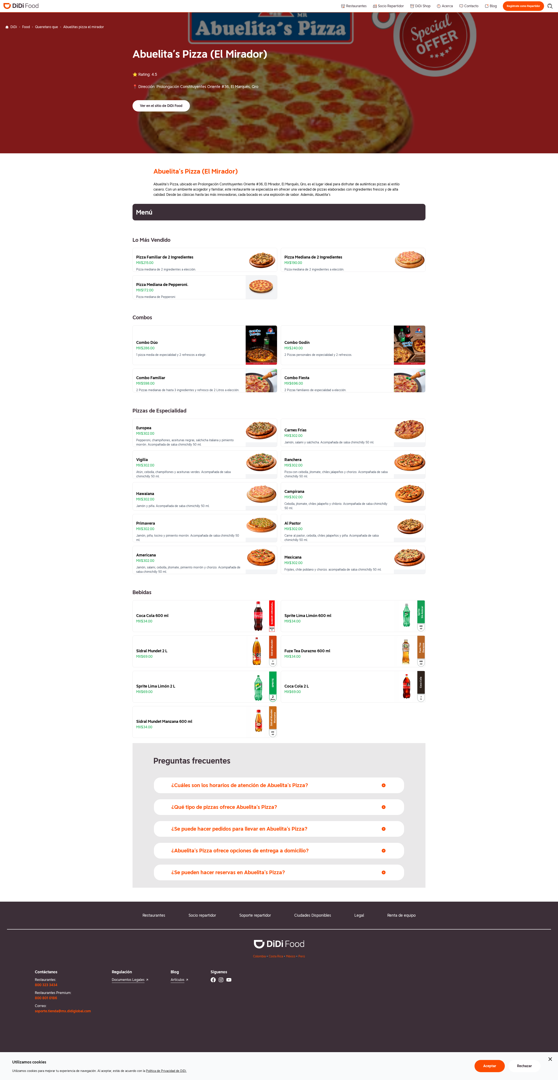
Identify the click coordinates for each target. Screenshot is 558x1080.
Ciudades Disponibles (312, 915)
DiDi (13, 27)
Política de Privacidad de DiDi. (166, 1071)
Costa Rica (276, 956)
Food (26, 27)
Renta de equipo (401, 915)
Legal (359, 915)
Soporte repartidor (255, 915)
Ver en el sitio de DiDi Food (161, 106)
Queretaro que (46, 27)
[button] (523, 6)
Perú (301, 956)
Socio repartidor (202, 915)
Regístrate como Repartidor (523, 6)
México (290, 956)
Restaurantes (154, 915)
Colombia (259, 956)
